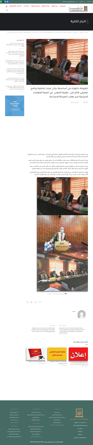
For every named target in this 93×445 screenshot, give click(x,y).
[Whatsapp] (1, 2)
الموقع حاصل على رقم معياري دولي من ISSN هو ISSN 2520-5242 (46, 442)
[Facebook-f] (10, 2)
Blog (81, 32)
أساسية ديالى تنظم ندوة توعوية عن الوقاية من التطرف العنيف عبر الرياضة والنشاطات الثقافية (15, 80)
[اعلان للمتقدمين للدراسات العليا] (35, 353)
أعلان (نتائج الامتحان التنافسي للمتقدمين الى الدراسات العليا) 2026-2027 (15, 45)
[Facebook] (35, 302)
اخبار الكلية (75, 32)
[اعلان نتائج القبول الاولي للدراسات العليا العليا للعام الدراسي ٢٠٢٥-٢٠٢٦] (78, 354)
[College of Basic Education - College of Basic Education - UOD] (79, 8)
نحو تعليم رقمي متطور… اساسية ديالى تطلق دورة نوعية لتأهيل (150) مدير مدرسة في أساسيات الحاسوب (15, 88)
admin (74, 311)
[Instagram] (3, 2)
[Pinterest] (27, 302)
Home (86, 32)
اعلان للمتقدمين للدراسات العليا (37, 361)
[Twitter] (5, 2)
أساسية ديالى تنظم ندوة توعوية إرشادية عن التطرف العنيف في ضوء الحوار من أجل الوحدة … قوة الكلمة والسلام (14, 62)
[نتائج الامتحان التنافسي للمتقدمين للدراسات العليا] (57, 353)
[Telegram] (7, 2)
